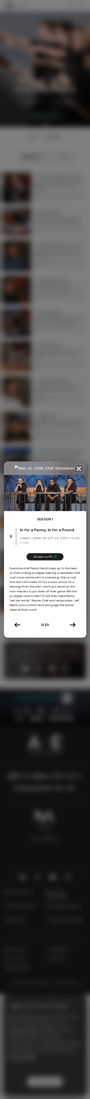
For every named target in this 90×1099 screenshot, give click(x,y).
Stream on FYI (43, 557)
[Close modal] (78, 468)
